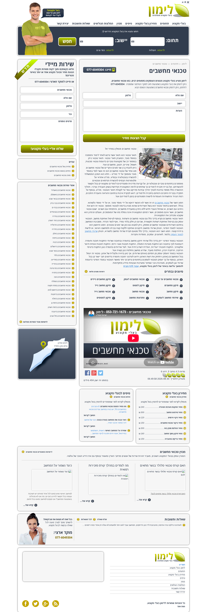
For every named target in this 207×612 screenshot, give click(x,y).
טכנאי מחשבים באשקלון (61, 194)
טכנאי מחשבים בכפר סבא (60, 251)
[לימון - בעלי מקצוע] (170, 557)
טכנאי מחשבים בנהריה (61, 264)
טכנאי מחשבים (162, 202)
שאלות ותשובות (81, 23)
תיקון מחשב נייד (103, 285)
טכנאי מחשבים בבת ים (61, 207)
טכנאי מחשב (138, 291)
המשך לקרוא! (89, 415)
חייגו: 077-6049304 (99, 70)
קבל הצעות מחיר (134, 138)
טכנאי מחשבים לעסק (134, 279)
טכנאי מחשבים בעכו (62, 277)
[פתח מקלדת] (132, 41)
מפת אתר (181, 606)
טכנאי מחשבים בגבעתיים (60, 212)
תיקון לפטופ (139, 285)
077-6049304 (63, 537)
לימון (184, 63)
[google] (45, 603)
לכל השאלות (85, 519)
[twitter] (35, 603)
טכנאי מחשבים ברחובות (61, 294)
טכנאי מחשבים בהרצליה (60, 225)
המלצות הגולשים (103, 23)
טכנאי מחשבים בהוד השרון (60, 220)
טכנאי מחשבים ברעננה (61, 311)
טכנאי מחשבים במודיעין (61, 259)
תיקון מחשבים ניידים (101, 279)
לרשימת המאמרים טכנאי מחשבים (37, 451)
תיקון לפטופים (104, 297)
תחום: (174, 41)
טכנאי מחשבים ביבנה (62, 242)
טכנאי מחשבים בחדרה (61, 229)
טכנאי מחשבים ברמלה (61, 299)
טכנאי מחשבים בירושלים (60, 246)
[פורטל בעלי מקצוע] (168, 10)
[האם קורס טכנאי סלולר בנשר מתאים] (161, 481)
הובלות (152, 50)
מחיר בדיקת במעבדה (173, 439)
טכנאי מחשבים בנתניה (61, 272)
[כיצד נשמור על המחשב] (47, 481)
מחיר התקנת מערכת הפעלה (170, 407)
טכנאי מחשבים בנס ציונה (60, 268)
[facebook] (25, 603)
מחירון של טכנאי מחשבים (60, 166)
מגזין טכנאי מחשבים (62, 175)
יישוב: (122, 41)
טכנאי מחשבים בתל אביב (60, 316)
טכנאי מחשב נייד (102, 291)
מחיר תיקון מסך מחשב (173, 433)
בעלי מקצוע (179, 23)
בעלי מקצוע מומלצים (162, 15)
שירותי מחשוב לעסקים (167, 297)
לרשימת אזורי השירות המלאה (34, 321)
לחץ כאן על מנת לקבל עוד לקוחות (53, 13)
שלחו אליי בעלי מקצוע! (47, 149)
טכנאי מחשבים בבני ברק (60, 203)
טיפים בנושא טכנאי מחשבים (59, 171)
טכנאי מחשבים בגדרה (61, 216)
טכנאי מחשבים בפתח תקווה (59, 285)
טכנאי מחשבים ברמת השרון (59, 307)
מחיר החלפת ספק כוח (173, 428)
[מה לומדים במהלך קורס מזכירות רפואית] (104, 485)
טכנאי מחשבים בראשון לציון (59, 290)
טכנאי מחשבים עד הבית (166, 279)
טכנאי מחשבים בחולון (62, 233)
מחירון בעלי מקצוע (146, 23)
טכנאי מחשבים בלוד (62, 255)
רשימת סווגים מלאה (95, 271)
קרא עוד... (143, 499)
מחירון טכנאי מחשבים (176, 397)
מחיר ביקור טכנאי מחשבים (171, 423)
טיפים (128, 23)
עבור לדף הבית (131, 266)
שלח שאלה (100, 519)
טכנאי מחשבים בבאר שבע (60, 199)
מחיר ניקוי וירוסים (175, 417)
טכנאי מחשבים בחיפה (61, 238)
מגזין (119, 23)
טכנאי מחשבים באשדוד (61, 190)
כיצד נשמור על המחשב (58, 465)
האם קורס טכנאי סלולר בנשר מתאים (162, 465)
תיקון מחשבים (171, 285)
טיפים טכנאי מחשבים (120, 397)
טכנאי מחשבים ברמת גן (61, 303)
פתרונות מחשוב (137, 297)
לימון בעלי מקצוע (177, 568)
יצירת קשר (63, 23)
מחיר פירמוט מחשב (174, 412)
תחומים (164, 23)
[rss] (55, 603)
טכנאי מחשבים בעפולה (61, 281)
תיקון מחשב (172, 291)
